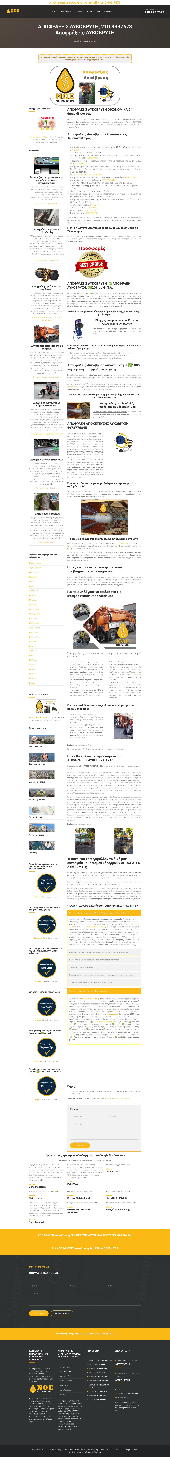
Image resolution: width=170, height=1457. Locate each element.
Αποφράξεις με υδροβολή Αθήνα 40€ (47, 204)
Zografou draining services (109, 1022)
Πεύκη (32, 655)
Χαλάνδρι (33, 674)
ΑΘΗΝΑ (92, 1364)
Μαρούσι (33, 600)
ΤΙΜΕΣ (98, 11)
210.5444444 (92, 207)
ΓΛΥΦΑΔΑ (92, 1396)
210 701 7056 (102, 1377)
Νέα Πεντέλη (34, 623)
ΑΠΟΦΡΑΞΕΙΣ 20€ (69, 1450)
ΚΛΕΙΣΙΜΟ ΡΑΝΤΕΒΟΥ (62, 1313)
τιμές (49, 1376)
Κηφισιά (33, 595)
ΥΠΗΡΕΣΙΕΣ (78, 11)
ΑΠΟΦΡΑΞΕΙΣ (48, 1369)
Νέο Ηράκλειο (35, 628)
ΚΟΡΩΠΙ (92, 1373)
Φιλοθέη (33, 669)
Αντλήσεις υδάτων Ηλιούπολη (46, 488)
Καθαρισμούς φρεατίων (95, 927)
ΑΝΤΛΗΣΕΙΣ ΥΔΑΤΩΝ (37, 1414)
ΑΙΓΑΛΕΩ (92, 1400)
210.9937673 (76, 150)
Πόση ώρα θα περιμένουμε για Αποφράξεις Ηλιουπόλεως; (88, 991)
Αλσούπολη (34, 572)
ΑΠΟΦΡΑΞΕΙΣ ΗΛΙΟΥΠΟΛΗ (68, 3)
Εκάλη (32, 586)
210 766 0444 (100, 1364)
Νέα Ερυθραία (35, 614)
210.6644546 (96, 205)
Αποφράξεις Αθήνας (89, 41)
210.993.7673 (111, 2)
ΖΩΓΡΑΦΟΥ (93, 1381)
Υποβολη (80, 1145)
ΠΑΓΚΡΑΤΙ (92, 1377)
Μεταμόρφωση (35, 609)
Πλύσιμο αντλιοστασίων (46, 542)
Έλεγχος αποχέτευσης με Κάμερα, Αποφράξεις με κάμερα (117, 322)
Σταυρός (33, 665)
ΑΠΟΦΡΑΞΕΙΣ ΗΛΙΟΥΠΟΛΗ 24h (114, 1450)
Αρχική (76, 41)
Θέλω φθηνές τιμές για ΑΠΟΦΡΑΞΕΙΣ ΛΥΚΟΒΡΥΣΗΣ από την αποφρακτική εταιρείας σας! (98, 952)
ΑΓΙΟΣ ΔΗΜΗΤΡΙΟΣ (96, 1385)
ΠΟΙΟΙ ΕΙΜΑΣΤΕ (66, 11)
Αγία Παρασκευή (35, 568)
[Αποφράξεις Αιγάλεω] (46, 1006)
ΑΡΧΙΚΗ (54, 11)
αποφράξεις (71, 387)
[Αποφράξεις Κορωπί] (46, 968)
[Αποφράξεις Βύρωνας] (46, 883)
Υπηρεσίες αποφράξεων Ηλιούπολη (117, 1098)
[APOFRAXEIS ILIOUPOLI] (46, 706)
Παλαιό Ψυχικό (35, 637)
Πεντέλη (33, 646)
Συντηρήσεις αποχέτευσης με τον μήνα (47, 377)
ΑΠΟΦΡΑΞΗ (43, 1404)
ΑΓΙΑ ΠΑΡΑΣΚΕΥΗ (95, 1360)
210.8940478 (91, 213)
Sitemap (97, 1452)
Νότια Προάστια (65, 1390)
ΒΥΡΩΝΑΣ (92, 1368)
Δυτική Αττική (64, 1385)
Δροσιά (32, 581)
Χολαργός (33, 678)
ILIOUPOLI (93, 1392)
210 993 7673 (102, 1392)
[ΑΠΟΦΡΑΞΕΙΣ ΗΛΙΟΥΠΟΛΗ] (123, 442)
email (93, 3)
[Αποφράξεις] (46, 123)
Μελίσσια (33, 605)
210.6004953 (92, 210)
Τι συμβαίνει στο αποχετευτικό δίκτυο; (81, 967)
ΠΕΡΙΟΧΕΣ (88, 11)
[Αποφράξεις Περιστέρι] (46, 1047)
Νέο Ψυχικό (34, 632)
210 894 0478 (101, 1396)
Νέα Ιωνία (33, 618)
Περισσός (33, 651)
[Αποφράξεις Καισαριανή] (46, 924)
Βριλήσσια (33, 577)
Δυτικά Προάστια (66, 1381)
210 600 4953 (107, 1360)
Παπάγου (33, 642)
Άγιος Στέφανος (36, 563)
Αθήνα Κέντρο (65, 1367)
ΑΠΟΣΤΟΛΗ (39, 1313)
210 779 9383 (103, 1381)
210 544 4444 (101, 1400)
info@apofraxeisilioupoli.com (88, 174)
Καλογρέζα (34, 591)
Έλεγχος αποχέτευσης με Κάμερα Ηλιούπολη (47, 434)
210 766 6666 (102, 1368)
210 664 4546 (100, 1373)
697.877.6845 (93, 158)
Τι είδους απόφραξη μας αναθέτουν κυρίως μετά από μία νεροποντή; (91, 982)
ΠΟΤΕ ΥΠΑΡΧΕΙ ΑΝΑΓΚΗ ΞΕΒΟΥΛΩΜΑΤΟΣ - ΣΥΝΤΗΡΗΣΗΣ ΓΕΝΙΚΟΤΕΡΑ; (94, 960)
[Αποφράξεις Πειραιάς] (46, 1086)
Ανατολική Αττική (66, 1372)
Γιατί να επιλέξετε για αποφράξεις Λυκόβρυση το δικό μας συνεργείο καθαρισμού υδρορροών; (100, 913)
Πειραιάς (63, 1395)
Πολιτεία (33, 660)
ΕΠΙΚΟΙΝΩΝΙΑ (108, 11)
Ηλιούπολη (124, 543)
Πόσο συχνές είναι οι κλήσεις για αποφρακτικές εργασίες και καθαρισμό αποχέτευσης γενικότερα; (101, 975)
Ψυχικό (32, 683)
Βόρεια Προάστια (66, 1376)
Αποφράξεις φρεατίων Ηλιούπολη (47, 260)
